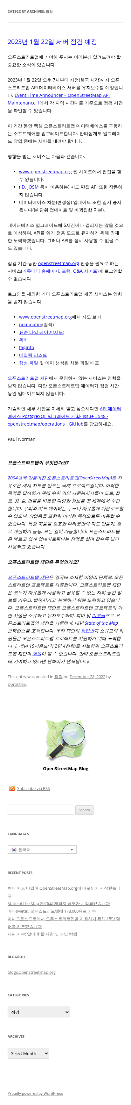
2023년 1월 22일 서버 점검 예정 (52, 41)
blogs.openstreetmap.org (32, 972)
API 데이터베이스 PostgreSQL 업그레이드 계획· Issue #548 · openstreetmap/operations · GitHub (64, 416)
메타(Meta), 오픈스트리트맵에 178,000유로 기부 (52, 911)
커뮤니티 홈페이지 (40, 271)
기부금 (98, 615)
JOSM (33, 187)
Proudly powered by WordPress (35, 1093)
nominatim (30, 324)
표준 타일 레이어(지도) (41, 332)
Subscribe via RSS (33, 788)
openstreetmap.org (58, 263)
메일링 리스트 (33, 355)
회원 (36, 653)
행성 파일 (28, 363)
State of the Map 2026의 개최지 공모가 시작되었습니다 (59, 903)
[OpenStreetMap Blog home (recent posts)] (65, 761)
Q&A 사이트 (85, 271)
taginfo (26, 347)
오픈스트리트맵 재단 (28, 378)
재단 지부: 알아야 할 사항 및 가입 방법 (42, 934)
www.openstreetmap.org (45, 172)
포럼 (66, 271)
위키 (23, 340)
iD (22, 187)
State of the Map (101, 623)
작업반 (87, 631)
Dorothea (17, 684)
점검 (58, 676)
